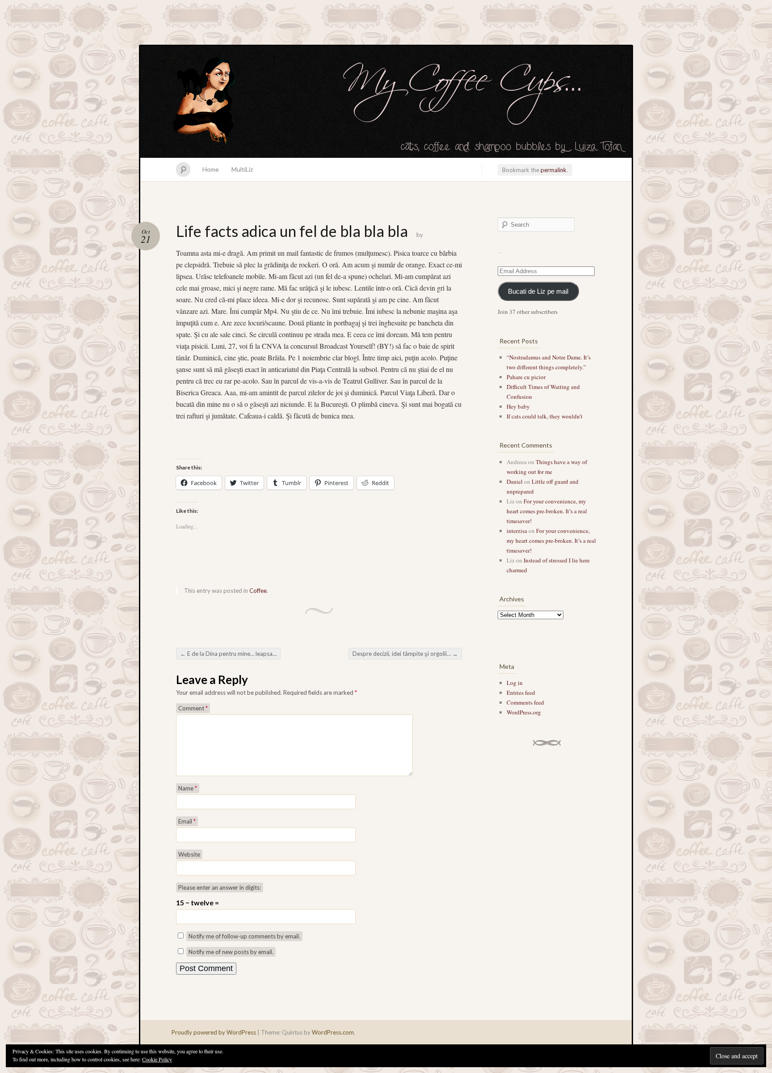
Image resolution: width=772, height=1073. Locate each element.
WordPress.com (333, 1032)
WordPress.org (524, 712)
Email (187, 821)
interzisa (517, 531)
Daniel (515, 481)
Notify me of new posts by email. (231, 951)
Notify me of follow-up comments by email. (244, 936)
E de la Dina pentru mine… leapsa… (228, 653)
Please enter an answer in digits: (219, 887)
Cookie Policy (157, 1059)
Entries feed (521, 693)
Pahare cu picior (526, 377)
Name (187, 788)
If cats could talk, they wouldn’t (545, 416)
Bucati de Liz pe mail (538, 291)
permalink (553, 169)
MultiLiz (242, 169)
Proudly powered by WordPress (214, 1032)
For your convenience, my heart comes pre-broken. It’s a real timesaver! (547, 511)
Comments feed (525, 702)
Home (210, 169)
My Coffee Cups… (386, 102)
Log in (515, 683)
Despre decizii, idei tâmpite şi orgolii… (405, 653)
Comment (193, 708)
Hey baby (518, 406)
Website (189, 854)
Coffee (258, 590)
